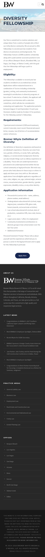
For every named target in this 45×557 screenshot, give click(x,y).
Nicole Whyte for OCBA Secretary (18, 338)
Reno (8, 473)
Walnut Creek (11, 491)
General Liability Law (14, 389)
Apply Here (22, 256)
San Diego (10, 461)
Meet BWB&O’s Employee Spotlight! (19, 360)
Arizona (9, 467)
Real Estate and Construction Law (18, 407)
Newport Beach (12, 444)
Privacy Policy (16, 551)
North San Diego (12, 485)
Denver (9, 479)
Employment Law (12, 401)
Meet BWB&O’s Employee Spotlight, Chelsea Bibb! (24, 332)
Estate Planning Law (13, 425)
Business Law (11, 395)
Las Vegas (10, 456)
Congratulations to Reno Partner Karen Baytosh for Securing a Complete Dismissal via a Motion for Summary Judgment (24, 368)
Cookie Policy (29, 551)
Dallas (9, 497)
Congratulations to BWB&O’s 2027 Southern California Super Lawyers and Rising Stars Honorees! (22, 323)
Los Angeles (11, 450)
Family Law (10, 419)
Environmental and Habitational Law (19, 413)
